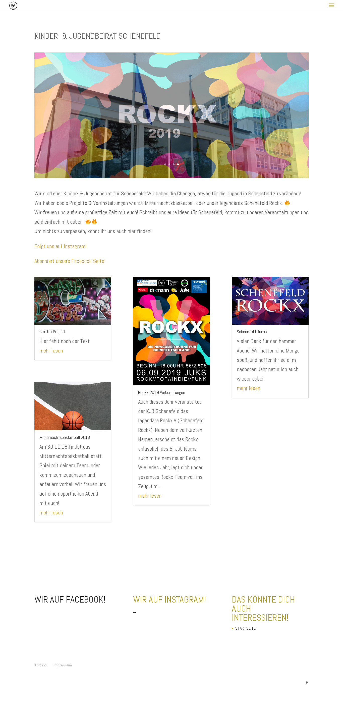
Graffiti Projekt (52, 331)
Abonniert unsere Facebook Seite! (69, 260)
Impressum (63, 665)
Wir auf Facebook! (69, 599)
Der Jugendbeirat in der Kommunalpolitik (171, 106)
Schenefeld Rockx (252, 331)
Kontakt (40, 665)
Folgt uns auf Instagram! (60, 245)
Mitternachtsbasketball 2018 (64, 437)
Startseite (245, 628)
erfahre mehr (174, 124)
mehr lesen (51, 350)
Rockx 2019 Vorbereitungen (161, 392)
